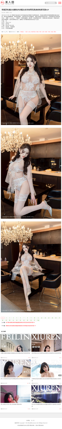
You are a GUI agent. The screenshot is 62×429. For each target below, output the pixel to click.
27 (34, 320)
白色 (29, 31)
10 (34, 318)
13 (45, 318)
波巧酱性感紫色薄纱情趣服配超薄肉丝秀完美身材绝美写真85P (20, 322)
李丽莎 (22, 31)
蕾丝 (55, 31)
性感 (52, 31)
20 (9, 320)
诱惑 (37, 31)
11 (38, 318)
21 (13, 320)
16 (55, 318)
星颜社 (7, 12)
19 (6, 320)
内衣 (40, 31)
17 (59, 318)
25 (27, 320)
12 (41, 318)
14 (48, 318)
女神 (43, 31)
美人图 (3, 12)
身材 (46, 31)
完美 (26, 31)
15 (52, 318)
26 (31, 320)
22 (16, 320)
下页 (38, 320)
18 (2, 320)
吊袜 (49, 31)
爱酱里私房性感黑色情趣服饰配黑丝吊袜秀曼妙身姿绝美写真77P (21, 325)
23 (20, 320)
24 (23, 320)
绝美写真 (33, 31)
